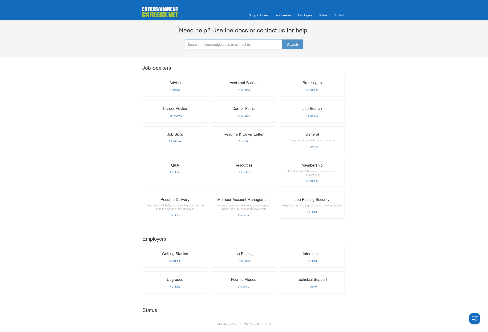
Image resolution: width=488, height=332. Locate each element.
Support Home (258, 15)
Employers (305, 15)
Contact (339, 15)
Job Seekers (283, 15)
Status (323, 15)
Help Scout (266, 324)
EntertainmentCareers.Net (231, 324)
